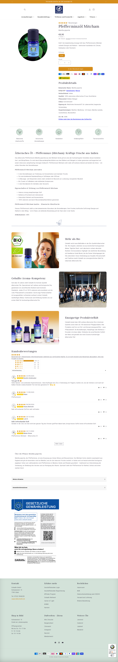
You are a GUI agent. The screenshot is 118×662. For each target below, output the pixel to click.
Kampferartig (70, 90)
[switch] (112, 655)
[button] (25, 9)
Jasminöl (80, 619)
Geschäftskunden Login (52, 587)
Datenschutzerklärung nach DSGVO (88, 594)
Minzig (77, 90)
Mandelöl (80, 630)
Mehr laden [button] (59, 444)
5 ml (61, 55)
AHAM (46, 604)
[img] (21, 376)
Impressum (80, 587)
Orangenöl (47, 630)
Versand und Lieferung (84, 597)
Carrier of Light (49, 601)
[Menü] (115, 645)
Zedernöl (80, 623)
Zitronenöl (47, 626)
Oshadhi (56, 657)
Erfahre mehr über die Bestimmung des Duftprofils (75, 119)
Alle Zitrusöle (48, 619)
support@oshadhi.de (18, 599)
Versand (68, 38)
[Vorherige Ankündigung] (12, 1)
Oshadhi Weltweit (50, 597)
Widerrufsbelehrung (83, 601)
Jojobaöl (80, 626)
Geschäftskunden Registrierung (54, 591)
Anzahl (60, 59)
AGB (78, 591)
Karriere (46, 607)
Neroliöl (46, 633)
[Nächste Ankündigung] (106, 1)
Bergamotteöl (48, 623)
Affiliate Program (50, 594)
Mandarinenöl (48, 636)
